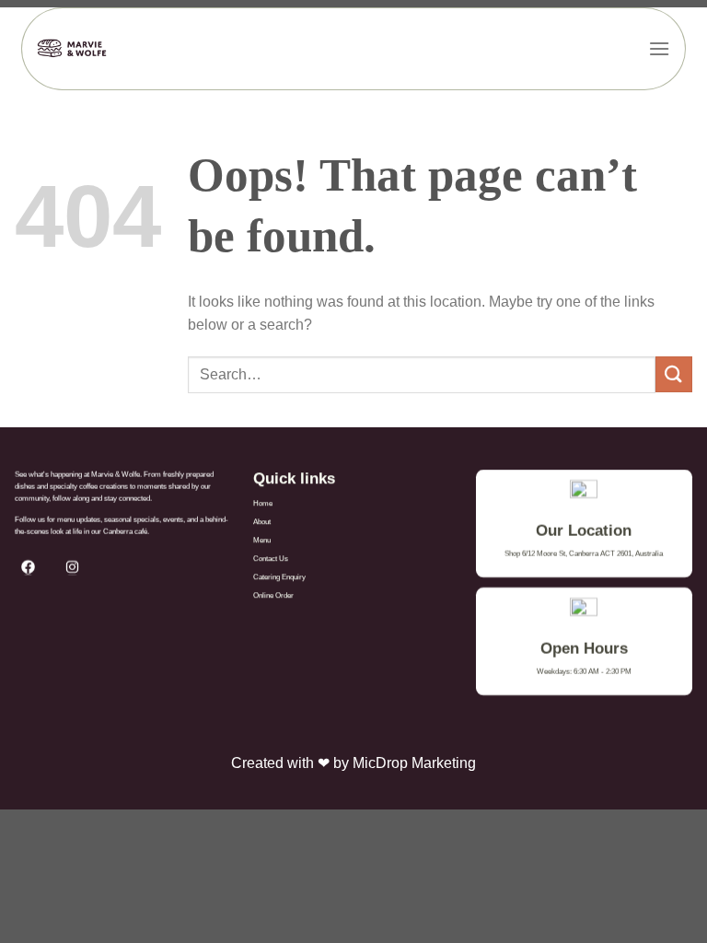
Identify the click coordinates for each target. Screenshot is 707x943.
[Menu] (659, 48)
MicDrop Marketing (414, 763)
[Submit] (673, 374)
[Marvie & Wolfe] (72, 49)
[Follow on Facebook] (33, 566)
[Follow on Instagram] (77, 566)
